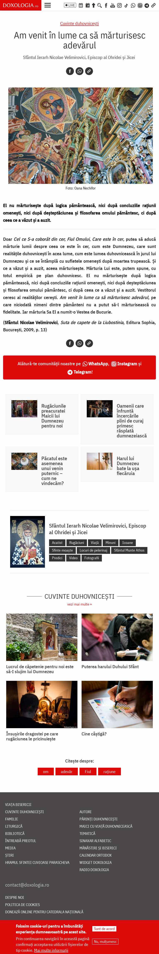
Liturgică (13, 826)
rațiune (110, 771)
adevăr (66, 771)
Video (73, 557)
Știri (9, 855)
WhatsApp (98, 363)
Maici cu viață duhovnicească (106, 826)
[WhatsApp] (133, 5)
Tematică (87, 834)
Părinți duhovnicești (99, 819)
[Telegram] (147, 5)
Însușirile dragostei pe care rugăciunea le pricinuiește (32, 736)
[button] (49, 4)
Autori (86, 812)
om (45, 771)
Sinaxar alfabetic (95, 841)
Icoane (127, 542)
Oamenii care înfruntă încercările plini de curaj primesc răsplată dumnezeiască (132, 420)
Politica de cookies (22, 905)
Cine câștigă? (94, 733)
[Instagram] (119, 5)
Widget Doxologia (96, 863)
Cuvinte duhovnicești (79, 23)
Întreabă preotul (20, 841)
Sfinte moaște (62, 550)
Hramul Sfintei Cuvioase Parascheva (37, 863)
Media (10, 848)
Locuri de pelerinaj (93, 550)
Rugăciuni (76, 542)
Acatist (57, 542)
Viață (95, 542)
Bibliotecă (14, 834)
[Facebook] (106, 5)
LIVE (72, 5)
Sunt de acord (104, 928)
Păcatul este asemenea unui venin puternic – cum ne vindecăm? (54, 471)
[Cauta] (99, 5)
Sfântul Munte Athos (129, 550)
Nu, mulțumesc (105, 941)
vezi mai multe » (79, 604)
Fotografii (91, 557)
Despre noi (14, 897)
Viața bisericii (18, 805)
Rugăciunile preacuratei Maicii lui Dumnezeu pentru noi (53, 415)
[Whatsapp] (79, 71)
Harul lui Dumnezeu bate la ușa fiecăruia (128, 466)
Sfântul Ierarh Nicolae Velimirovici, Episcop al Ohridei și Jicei (79, 57)
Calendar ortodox (96, 855)
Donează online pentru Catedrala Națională (44, 912)
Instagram (127, 363)
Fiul (88, 771)
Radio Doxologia (94, 870)
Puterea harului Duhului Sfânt (110, 666)
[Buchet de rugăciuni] (94, 5)
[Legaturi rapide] (153, 5)
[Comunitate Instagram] (140, 5)
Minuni (111, 542)
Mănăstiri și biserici (98, 848)
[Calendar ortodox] (81, 5)
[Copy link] (89, 71)
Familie (11, 819)
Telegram (83, 372)
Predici (57, 557)
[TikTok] (126, 5)
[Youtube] (113, 5)
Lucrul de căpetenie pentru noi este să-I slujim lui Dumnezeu (39, 669)
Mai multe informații (51, 950)
